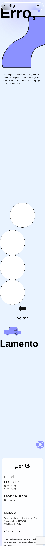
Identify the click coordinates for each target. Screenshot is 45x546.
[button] (38, 6)
